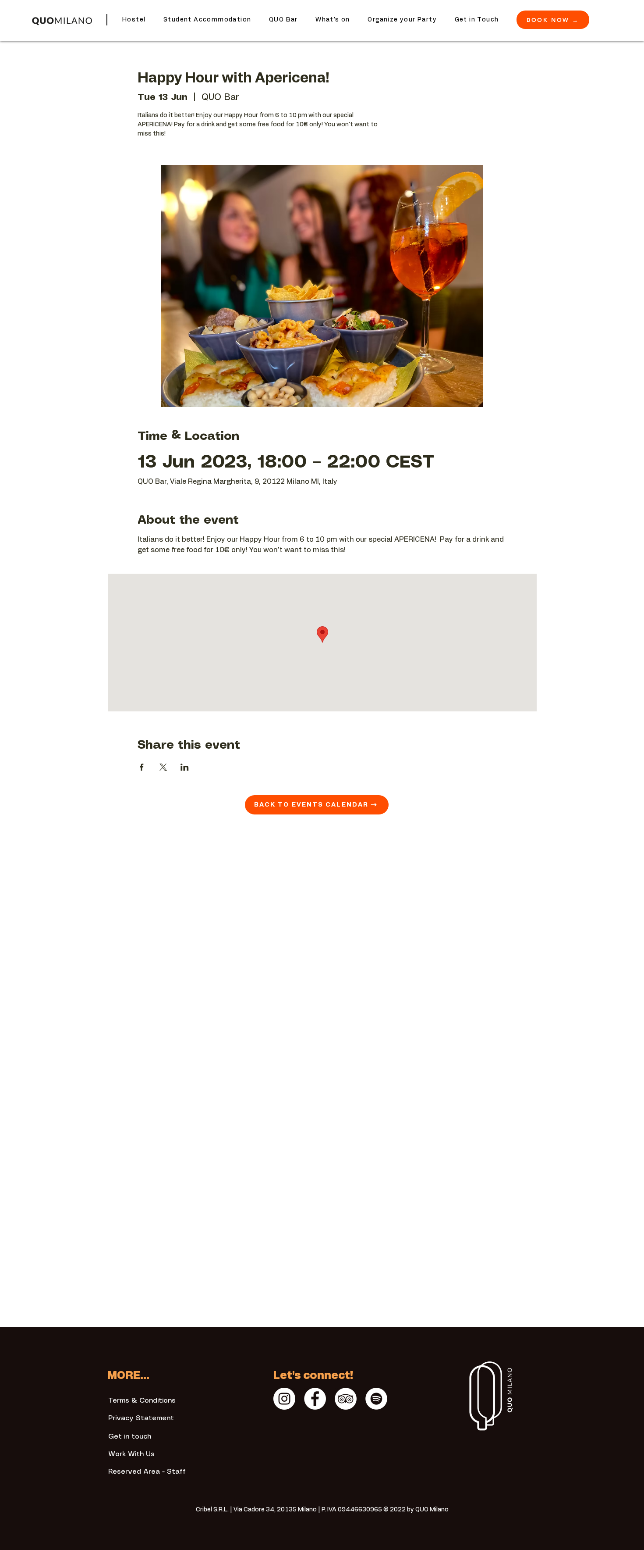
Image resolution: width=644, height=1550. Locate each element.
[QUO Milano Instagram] (284, 1399)
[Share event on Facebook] (142, 767)
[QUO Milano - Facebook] (315, 1399)
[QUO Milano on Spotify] (376, 1399)
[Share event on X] (163, 767)
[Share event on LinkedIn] (184, 767)
